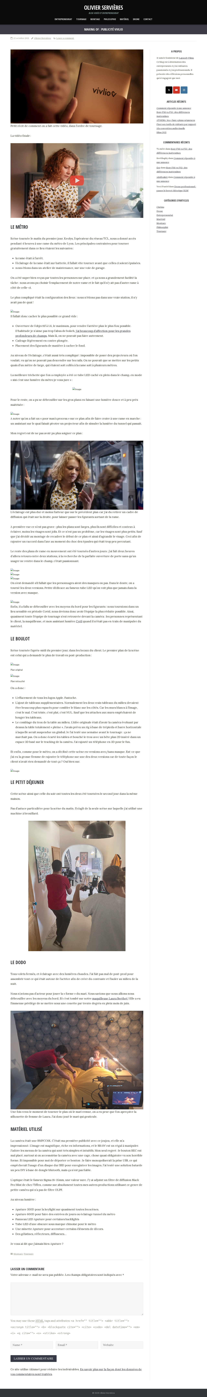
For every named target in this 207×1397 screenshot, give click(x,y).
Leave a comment (65, 38)
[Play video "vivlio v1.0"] (77, 180)
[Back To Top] (199, 1389)
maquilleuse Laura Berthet (110, 998)
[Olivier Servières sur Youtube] (176, 90)
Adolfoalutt (162, 177)
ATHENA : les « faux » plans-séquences (176, 120)
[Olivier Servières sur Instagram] (184, 90)
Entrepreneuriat (63, 19)
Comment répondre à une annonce (174, 108)
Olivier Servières (42, 38)
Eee (158, 167)
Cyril (79, 621)
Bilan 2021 (161, 132)
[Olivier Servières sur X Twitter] (169, 90)
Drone (136, 19)
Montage (95, 19)
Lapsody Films (186, 58)
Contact (147, 19)
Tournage (81, 19)
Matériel (124, 19)
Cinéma (160, 207)
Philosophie (110, 19)
